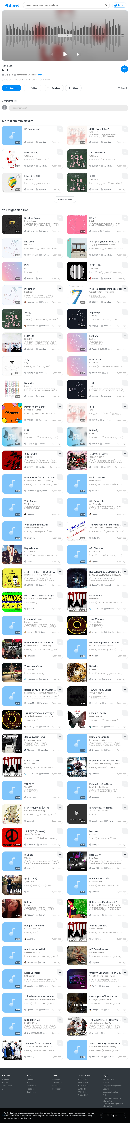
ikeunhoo (96, 703)
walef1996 (31, 797)
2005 (117, 1050)
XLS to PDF (82, 1089)
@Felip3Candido (96, 845)
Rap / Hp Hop (96, 1003)
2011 (118, 508)
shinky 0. (95, 373)
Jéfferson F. (96, 774)
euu (105, 1033)
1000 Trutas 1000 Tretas (41, 484)
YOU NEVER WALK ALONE (114, 249)
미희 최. (30, 373)
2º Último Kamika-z (39, 1003)
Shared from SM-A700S (43, 585)
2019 (117, 225)
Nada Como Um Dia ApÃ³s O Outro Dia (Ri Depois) (109, 484)
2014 (41, 673)
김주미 (95, 420)
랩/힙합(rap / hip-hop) (99, 697)
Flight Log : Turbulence (112, 862)
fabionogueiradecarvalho (96, 750)
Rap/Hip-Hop (30, 602)
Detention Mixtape (114, 909)
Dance (28, 390)
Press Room (7, 1086)
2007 (112, 673)
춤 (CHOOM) (44, 461)
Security (106, 1089)
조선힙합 (107, 467)
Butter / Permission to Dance (45, 414)
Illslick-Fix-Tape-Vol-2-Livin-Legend (110, 632)
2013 (55, 225)
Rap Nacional (96, 532)
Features (30, 1089)
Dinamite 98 (44, 956)
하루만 (104, 183)
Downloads (107, 231)
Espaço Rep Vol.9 (104, 791)
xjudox (29, 892)
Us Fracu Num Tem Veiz (41, 862)
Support (30, 1079)
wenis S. (95, 1033)
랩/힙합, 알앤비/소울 (98, 296)
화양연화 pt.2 (44, 437)
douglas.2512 (31, 986)
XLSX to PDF (82, 1095)
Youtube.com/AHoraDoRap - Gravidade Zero (44, 1050)
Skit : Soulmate (107, 160)
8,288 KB (13, 79)
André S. (95, 491)
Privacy (106, 1083)
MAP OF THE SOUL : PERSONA (101, 225)
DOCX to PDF (83, 1086)
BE (34, 366)
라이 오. (95, 302)
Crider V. (95, 585)
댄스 (92, 272)
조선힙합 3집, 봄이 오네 (106, 461)
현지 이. (30, 278)
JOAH (35, 885)
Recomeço (101, 767)
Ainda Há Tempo (103, 838)
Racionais (108, 744)
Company (56, 1079)
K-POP (28, 296)
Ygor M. (95, 514)
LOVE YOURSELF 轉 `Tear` (114, 390)
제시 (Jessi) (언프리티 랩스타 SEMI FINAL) (106, 986)
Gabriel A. (96, 538)
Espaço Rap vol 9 (39, 532)
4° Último (43, 626)
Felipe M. (30, 491)
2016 (54, 343)
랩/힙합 (93, 366)
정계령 (95, 231)
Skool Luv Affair (39, 319)
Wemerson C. (96, 797)
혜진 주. (30, 467)
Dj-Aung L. (31, 750)
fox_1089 (31, 1033)
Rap (27, 366)
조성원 (29, 444)
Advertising (57, 1083)
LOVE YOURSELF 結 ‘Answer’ (110, 366)
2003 (55, 862)
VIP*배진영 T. (31, 231)
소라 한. (95, 467)
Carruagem (108, 1003)
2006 (56, 484)
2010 (34, 933)
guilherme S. (31, 609)
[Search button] (106, 5)
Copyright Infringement (112, 1086)
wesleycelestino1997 (96, 939)
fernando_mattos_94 (96, 1057)
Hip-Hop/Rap (95, 956)
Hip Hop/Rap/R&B (97, 909)
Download (110, 1057)
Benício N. (96, 349)
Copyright (56, 1086)
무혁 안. (30, 420)
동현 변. (8, 75)
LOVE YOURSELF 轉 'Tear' (100, 319)
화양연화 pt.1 (95, 414)
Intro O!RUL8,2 (42, 160)
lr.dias (29, 561)
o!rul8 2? (36, 79)
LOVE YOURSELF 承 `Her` (48, 249)
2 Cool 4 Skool (45, 225)
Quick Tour (31, 1086)
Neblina (42, 909)
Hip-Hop (29, 343)
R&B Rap (29, 744)
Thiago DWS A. (31, 915)
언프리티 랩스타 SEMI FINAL (107, 980)
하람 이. (30, 349)
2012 (121, 532)
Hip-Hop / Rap (96, 626)
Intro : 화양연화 (42, 183)
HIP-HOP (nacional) (45, 679)
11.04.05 (108, 1050)
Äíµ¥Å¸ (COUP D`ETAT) (47, 838)
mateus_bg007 (31, 1057)
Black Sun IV (102, 673)
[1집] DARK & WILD (42, 343)
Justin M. (95, 915)
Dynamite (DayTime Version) (45, 390)
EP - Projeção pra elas (105, 508)
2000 (118, 744)
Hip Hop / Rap (31, 791)
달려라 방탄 (117, 272)
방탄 (40, 278)
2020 (40, 366)
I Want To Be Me (110, 720)
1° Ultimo (101, 1027)
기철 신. (30, 396)
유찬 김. (95, 326)
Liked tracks (43, 396)
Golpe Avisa (108, 956)
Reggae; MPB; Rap (32, 508)
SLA (104, 1095)
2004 (50, 532)
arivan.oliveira (31, 538)
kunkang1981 (96, 632)
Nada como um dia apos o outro (44, 980)
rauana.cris (31, 302)
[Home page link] (12, 5)
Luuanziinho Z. (31, 939)
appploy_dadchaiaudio (96, 821)
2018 (115, 319)
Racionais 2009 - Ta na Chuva (108, 885)
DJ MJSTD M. (96, 609)
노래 (106, 373)
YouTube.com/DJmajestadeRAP (109, 602)
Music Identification (110, 1092)
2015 (106, 414)
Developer (56, 1089)
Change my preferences (22, 1118)
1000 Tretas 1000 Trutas (41, 650)
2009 (54, 956)
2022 (107, 272)
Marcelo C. (31, 514)
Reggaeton (108, 585)
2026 (54, 461)
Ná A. (94, 986)
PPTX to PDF (83, 1083)
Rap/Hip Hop (30, 673)
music (42, 962)
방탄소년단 (47, 79)
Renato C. (96, 892)
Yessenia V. (96, 727)
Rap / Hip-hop (25, 79)
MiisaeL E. (31, 962)
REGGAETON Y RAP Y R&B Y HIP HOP (103, 579)
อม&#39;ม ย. (96, 868)
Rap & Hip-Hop (31, 626)
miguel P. (95, 962)
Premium (5, 1079)
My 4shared (22, 75)
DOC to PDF (82, 1079)
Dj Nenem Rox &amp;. (31, 1010)
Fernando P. (31, 656)
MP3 (5, 79)
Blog (3, 1089)
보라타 (95, 444)
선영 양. (95, 278)
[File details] (12, 135)
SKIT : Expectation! (108, 136)
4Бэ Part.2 (43, 815)
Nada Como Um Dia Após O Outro (44, 555)
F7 (37, 744)
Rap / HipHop (31, 909)
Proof (100, 272)
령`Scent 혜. (31, 255)
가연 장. (30, 585)
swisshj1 (30, 821)
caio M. (30, 632)
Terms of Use (108, 1079)
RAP (43, 915)
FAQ (28, 1083)
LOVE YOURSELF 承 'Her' (42, 296)
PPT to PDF (82, 1092)
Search (5, 1083)
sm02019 (31, 845)
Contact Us (31, 1092)
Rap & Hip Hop (96, 744)
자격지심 (43, 579)
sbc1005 (95, 679)
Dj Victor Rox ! (110, 532)
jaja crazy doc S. (31, 679)
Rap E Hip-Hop (31, 956)
